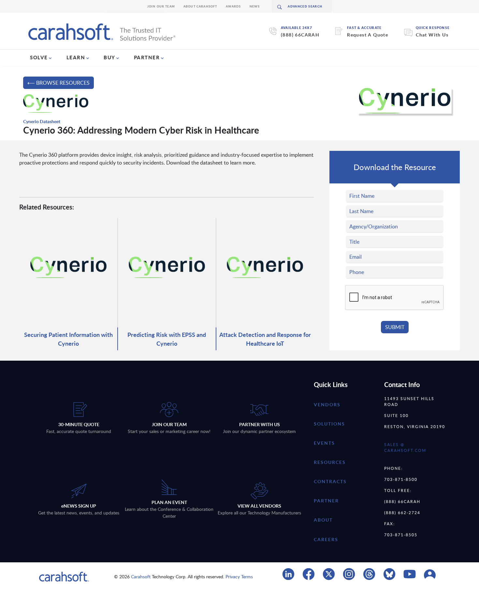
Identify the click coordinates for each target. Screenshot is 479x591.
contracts (330, 481)
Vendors (327, 404)
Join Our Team (161, 6)
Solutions (329, 424)
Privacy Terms (239, 576)
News (255, 6)
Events (324, 443)
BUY (109, 57)
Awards (233, 6)
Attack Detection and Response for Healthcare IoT (265, 338)
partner (326, 500)
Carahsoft (141, 576)
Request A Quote (367, 35)
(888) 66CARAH (300, 35)
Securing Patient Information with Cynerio (68, 338)
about (323, 520)
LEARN (75, 57)
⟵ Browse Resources (58, 82)
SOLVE (39, 57)
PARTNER (147, 57)
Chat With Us (432, 35)
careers (326, 539)
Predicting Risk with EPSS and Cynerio (166, 338)
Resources (330, 462)
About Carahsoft (200, 6)
